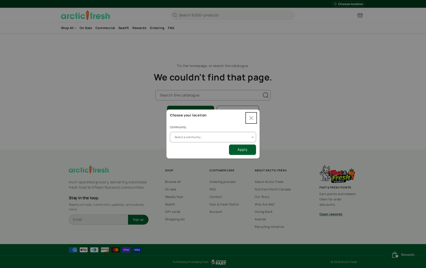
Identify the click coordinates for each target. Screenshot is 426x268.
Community (178, 127)
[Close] (251, 118)
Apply (243, 149)
